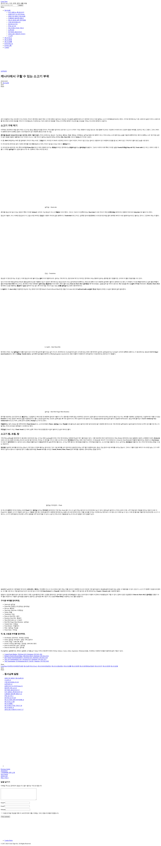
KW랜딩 (10, 666)
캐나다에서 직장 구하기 (16, 28)
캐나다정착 (106, 666)
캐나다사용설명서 (58, 666)
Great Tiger (4, 1)
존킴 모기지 (12, 26)
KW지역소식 (8, 43)
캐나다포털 (114, 666)
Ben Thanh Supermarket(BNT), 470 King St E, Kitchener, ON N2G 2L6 (26, 657)
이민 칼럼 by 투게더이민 (16, 12)
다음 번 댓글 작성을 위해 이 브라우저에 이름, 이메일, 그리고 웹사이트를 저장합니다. (31, 813)
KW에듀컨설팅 (18, 666)
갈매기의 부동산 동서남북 (16, 16)
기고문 (10, 36)
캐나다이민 (98, 666)
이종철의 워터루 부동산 (16, 18)
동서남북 (7, 10)
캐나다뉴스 (8, 38)
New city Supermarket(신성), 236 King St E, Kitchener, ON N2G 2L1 (25, 659)
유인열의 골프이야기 (15, 32)
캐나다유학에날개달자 (87, 666)
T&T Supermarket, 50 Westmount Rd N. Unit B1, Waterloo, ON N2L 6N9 (26, 661)
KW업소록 (7, 45)
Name (3, 803)
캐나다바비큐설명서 (44, 666)
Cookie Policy (8, 840)
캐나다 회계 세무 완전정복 (17, 20)
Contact (6, 47)
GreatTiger (4, 666)
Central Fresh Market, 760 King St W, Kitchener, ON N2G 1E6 (23, 654)
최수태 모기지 (13, 24)
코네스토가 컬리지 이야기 (16, 34)
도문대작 (11, 30)
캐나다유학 (8, 40)
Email (3, 806)
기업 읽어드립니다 (14, 22)
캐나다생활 (8, 41)
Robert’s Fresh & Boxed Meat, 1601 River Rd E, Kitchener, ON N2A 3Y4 (26, 656)
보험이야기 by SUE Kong (16, 14)
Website (3, 809)
